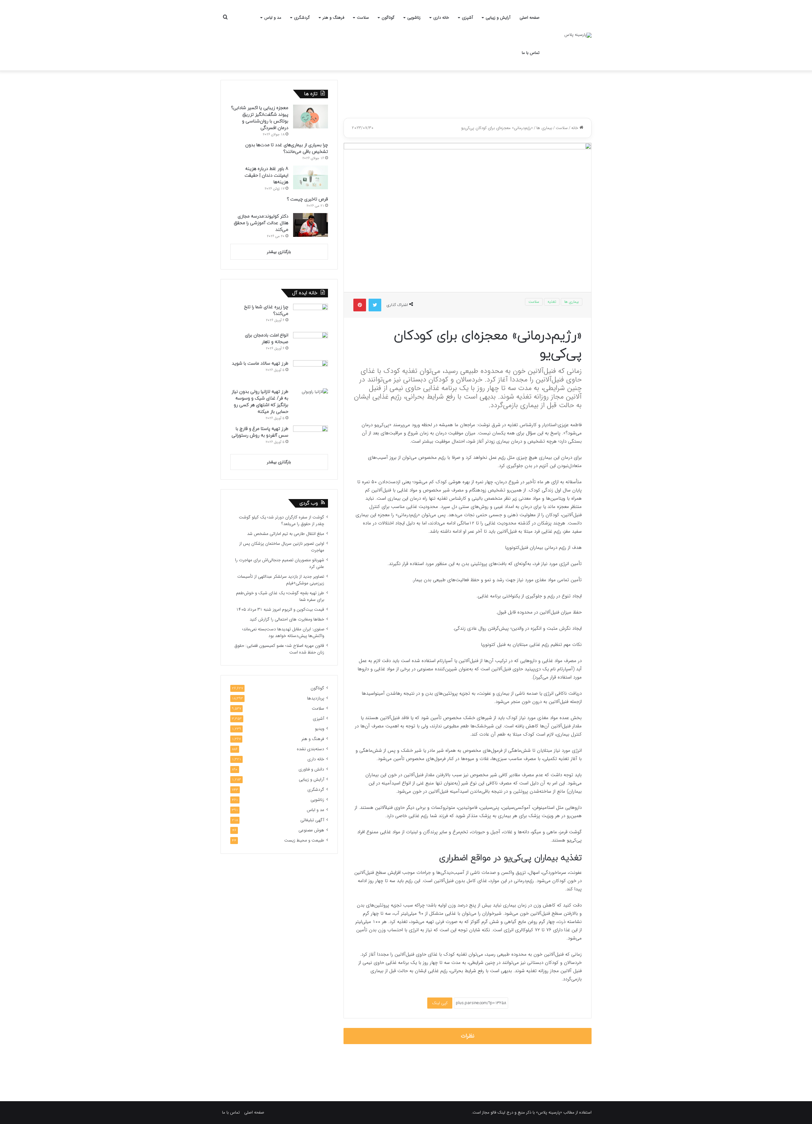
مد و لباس (272, 17)
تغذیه (551, 302)
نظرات (468, 1036)
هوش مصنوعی (311, 830)
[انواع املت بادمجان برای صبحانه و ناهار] (310, 344)
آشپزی (467, 17)
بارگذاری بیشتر (279, 252)
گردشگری (302, 17)
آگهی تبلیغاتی (312, 820)
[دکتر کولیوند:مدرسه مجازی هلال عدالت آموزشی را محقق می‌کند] (310, 225)
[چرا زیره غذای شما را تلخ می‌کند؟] (310, 316)
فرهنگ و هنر (333, 17)
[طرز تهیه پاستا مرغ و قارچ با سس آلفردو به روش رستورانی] (310, 437)
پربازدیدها (315, 698)
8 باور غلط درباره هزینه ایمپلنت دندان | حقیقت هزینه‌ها (266, 175)
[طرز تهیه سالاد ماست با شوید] (310, 372)
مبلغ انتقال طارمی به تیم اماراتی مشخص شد (285, 533)
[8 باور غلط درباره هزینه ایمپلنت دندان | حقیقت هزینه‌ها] (310, 177)
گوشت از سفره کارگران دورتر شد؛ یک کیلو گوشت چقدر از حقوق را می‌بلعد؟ (281, 520)
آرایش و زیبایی (498, 17)
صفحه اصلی (530, 17)
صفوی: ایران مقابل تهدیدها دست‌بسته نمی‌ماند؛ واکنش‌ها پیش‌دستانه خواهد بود (283, 632)
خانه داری (441, 17)
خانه (575, 128)
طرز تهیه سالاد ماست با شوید (260, 364)
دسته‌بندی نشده (310, 749)
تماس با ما (531, 52)
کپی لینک (440, 1003)
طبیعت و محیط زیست (304, 840)
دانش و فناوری (311, 769)
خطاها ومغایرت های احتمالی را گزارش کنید (287, 619)
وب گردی (308, 503)
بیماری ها (544, 128)
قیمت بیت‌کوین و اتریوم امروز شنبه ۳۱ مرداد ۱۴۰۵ (280, 609)
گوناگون (388, 17)
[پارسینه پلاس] (578, 35)
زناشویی (414, 17)
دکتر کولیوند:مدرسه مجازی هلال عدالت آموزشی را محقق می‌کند (261, 223)
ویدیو (319, 728)
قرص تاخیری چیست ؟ (307, 199)
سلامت (363, 17)
